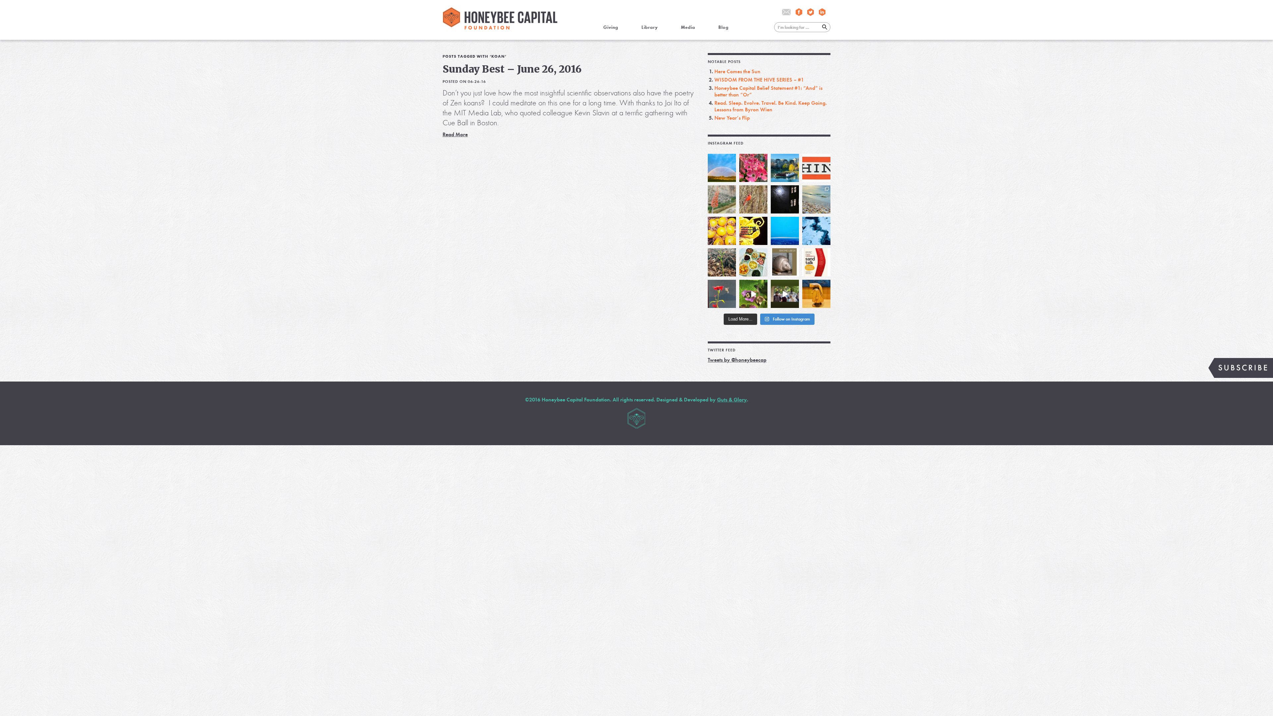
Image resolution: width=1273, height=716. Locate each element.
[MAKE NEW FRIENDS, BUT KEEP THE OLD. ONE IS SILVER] (785, 199)
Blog (723, 27)
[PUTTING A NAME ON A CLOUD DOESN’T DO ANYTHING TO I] (785, 231)
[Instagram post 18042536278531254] (816, 262)
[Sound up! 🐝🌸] (753, 294)
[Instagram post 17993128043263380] (785, 262)
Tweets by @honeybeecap (737, 360)
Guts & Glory (732, 399)
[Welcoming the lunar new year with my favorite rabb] (816, 294)
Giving (610, 27)
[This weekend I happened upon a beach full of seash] (816, 199)
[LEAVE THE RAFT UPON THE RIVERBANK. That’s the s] (722, 199)
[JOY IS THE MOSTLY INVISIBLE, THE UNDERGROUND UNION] (785, 168)
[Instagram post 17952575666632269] (753, 231)
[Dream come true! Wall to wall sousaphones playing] (785, 294)
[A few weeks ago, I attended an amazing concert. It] (753, 199)
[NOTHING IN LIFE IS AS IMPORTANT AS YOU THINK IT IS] (816, 168)
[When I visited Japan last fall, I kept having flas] (722, 231)
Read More (455, 134)
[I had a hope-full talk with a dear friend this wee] (722, 262)
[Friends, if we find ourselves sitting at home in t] (722, 168)
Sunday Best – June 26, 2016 (512, 69)
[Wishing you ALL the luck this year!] (753, 262)
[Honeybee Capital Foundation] (500, 28)
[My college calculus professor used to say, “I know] (816, 231)
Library (649, 27)
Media (688, 27)
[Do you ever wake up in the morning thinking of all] (722, 294)
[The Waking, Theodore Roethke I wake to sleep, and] (753, 168)
